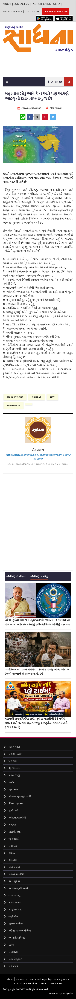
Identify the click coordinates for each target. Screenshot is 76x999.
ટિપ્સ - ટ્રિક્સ (15, 803)
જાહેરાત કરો (15, 909)
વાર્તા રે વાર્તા (14, 867)
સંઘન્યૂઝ (13, 846)
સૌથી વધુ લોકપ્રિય (15, 576)
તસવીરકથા (14, 831)
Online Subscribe (56, 11)
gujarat (36, 397)
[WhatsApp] (22, 117)
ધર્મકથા (12, 860)
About (7, 3)
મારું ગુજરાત (14, 881)
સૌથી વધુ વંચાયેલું (39, 576)
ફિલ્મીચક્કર (14, 768)
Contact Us (21, 3)
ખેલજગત (13, 761)
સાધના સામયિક (16, 874)
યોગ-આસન (14, 902)
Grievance (56, 983)
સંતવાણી (13, 951)
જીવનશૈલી (13, 838)
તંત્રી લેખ (13, 916)
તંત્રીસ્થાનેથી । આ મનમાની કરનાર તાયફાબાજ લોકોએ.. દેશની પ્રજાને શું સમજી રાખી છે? (38, 671)
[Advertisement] (39, 63)
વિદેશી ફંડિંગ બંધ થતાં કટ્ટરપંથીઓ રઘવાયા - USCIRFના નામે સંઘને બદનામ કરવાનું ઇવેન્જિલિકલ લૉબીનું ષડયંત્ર (37, 622)
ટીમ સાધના (56, 108)
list (52, 397)
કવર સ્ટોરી (14, 746)
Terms (44, 983)
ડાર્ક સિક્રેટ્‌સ (15, 959)
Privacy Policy (12, 11)
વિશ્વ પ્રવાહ (14, 895)
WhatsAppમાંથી (17, 817)
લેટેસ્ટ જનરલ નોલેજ (19, 930)
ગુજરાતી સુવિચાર (16, 937)
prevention (13, 405)
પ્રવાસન (13, 789)
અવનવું (12, 824)
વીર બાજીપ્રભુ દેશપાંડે (19, 796)
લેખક (11, 853)
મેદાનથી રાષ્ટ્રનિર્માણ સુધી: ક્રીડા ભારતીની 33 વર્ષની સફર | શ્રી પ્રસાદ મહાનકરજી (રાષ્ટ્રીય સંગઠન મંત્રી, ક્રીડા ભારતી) (36, 723)
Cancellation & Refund (26, 983)
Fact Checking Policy (45, 3)
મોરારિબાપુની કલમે (18, 888)
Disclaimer (32, 11)
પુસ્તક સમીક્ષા (15, 923)
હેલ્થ (11, 944)
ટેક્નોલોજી (14, 775)
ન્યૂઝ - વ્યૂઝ (15, 754)
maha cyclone (15, 397)
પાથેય (11, 782)
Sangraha (68, 993)
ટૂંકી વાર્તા (13, 810)
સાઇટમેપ (13, 966)
